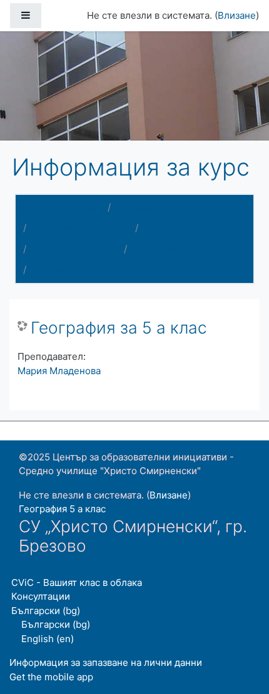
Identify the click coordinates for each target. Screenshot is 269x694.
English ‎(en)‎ (47, 639)
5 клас (157, 228)
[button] (240, 632)
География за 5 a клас (119, 327)
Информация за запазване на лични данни (105, 662)
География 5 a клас (175, 249)
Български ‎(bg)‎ (45, 611)
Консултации (40, 596)
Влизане (237, 15)
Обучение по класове (80, 228)
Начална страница (60, 207)
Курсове (134, 207)
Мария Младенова (59, 371)
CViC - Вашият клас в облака (76, 582)
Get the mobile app (51, 677)
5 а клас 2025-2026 (75, 249)
